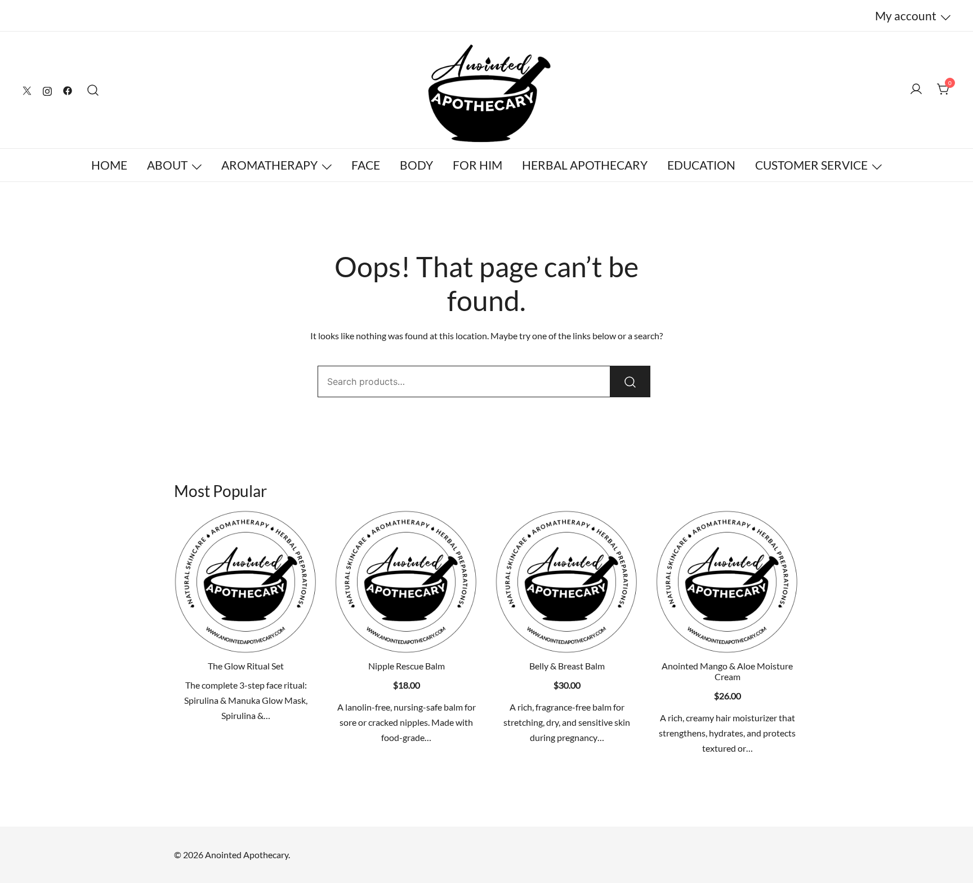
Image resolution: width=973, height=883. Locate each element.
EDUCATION (701, 165)
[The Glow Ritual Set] (246, 582)
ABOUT (167, 165)
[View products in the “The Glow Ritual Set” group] (246, 634)
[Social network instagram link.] (47, 89)
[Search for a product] (93, 89)
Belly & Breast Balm (567, 665)
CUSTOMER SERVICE (811, 165)
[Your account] (916, 89)
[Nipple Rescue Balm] (406, 582)
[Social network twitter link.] (27, 89)
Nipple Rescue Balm (406, 665)
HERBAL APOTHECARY (585, 165)
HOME (109, 165)
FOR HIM (477, 165)
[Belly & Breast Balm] (567, 582)
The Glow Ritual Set (246, 665)
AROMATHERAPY (269, 165)
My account (905, 15)
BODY (416, 165)
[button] (406, 634)
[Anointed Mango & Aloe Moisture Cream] (727, 582)
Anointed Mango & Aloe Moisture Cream (727, 671)
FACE (365, 165)
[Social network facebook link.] (67, 89)
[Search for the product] (630, 381)
